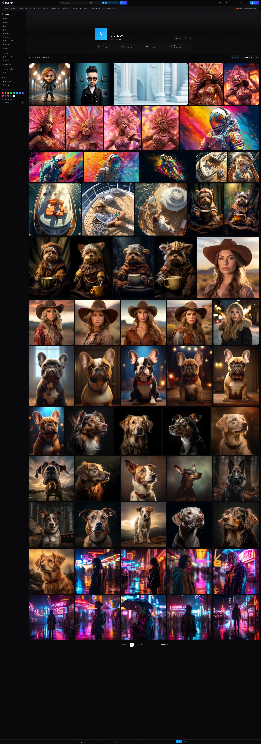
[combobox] (250, 57)
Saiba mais (187, 742)
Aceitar (179, 742)
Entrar (256, 3)
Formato (94, 3)
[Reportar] (190, 38)
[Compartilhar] (186, 38)
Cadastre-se (243, 3)
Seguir (179, 38)
